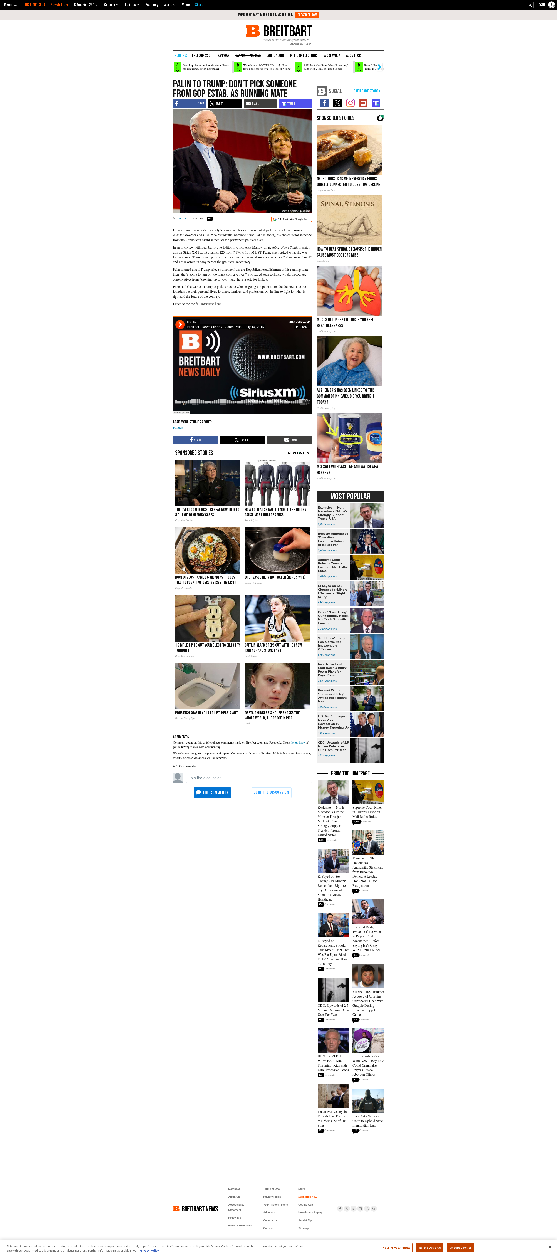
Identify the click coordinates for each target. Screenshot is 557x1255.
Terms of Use (271, 1189)
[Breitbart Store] (199, 5)
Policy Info (234, 1217)
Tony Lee (182, 218)
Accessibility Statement (236, 1207)
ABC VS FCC (353, 55)
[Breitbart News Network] (322, 91)
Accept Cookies (460, 1248)
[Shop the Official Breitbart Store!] (367, 91)
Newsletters (60, 5)
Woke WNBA (332, 55)
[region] (278, 1247)
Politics (178, 427)
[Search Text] (530, 5)
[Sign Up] (307, 15)
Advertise (269, 1212)
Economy (152, 5)
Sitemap (303, 1228)
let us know (298, 742)
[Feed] (374, 1209)
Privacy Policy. (149, 1250)
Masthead (234, 1189)
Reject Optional (430, 1248)
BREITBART (287, 31)
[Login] (541, 5)
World (168, 5)
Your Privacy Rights (396, 1248)
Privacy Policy (272, 1196)
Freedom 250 (201, 55)
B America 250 (84, 5)
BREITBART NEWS (200, 1208)
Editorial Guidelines (240, 1225)
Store (301, 1189)
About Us (234, 1196)
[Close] (550, 1247)
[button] (10, 5)
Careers (268, 1228)
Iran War (223, 55)
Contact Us (270, 1220)
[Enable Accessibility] (552, 4)
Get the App (305, 1204)
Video (186, 5)
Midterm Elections (304, 55)
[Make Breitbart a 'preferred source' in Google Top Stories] (291, 219)
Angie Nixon (275, 55)
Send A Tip (305, 1220)
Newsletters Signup (310, 1212)
